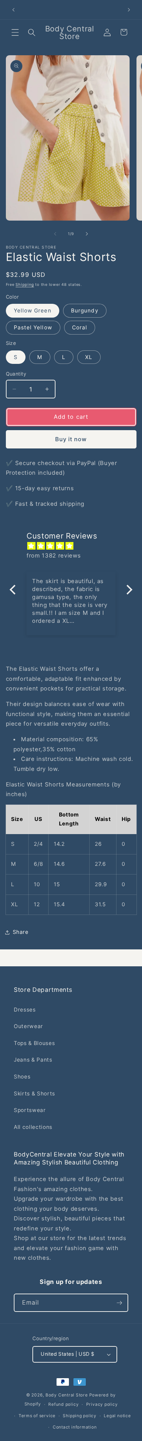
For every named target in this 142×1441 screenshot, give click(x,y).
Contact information (75, 1427)
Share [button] (21, 932)
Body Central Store (66, 1395)
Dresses (25, 1009)
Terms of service (37, 1415)
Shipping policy (80, 1415)
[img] (74, 546)
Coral (80, 327)
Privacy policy (102, 1404)
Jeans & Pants (33, 1059)
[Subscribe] (119, 1303)
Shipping (25, 284)
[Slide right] (86, 233)
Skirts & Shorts (34, 1093)
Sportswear (30, 1110)
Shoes (22, 1076)
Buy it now (71, 439)
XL (88, 357)
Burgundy (85, 310)
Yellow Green (32, 310)
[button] (15, 32)
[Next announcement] (128, 9)
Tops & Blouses (34, 1043)
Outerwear (28, 1026)
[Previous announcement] (13, 9)
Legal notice (117, 1415)
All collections (33, 1127)
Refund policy (63, 1404)
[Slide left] (55, 233)
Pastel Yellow (33, 327)
